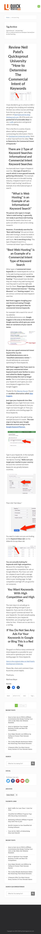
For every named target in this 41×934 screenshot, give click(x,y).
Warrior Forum (22, 391)
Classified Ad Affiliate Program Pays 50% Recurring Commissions (20, 815)
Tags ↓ (33, 696)
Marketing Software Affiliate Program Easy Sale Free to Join (20, 820)
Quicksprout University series (19, 136)
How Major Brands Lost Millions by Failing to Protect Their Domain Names (19, 736)
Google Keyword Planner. (15, 427)
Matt (8, 696)
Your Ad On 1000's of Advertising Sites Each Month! (19, 832)
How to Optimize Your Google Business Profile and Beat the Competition (18, 728)
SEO (24, 696)
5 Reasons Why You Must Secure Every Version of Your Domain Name (20, 748)
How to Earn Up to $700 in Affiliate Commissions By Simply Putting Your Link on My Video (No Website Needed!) (20, 720)
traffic (12, 122)
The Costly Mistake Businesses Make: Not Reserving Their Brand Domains (20, 742)
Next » (23, 705)
